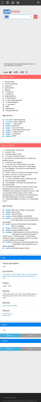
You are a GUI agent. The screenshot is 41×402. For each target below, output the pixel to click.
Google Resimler (7, 313)
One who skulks (17, 214)
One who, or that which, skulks (15, 177)
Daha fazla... (10, 335)
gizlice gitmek (10, 108)
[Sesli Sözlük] (2, 3)
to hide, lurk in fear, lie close (16, 156)
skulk (4, 330)
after (9, 120)
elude (35, 274)
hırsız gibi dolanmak (12, 110)
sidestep (28, 276)
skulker (8, 124)
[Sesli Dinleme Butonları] (15, 73)
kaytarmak (10, 92)
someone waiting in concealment (21, 216)
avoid (4, 274)
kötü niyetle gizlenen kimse (21, 130)
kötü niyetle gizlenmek (15, 100)
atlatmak (7, 90)
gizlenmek (10, 94)
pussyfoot (23, 276)
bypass (8, 274)
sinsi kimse (16, 134)
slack (33, 276)
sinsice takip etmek (19, 120)
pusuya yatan (18, 124)
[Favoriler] (26, 73)
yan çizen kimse (18, 128)
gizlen (7, 106)
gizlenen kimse (9, 88)
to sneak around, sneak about (14, 150)
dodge (31, 274)
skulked (8, 212)
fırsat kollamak (11, 98)
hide (8, 276)
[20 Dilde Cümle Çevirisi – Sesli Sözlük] (7, 3)
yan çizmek (11, 104)
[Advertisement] (20, 41)
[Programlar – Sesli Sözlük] (18, 3)
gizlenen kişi (15, 126)
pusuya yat (8, 86)
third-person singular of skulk (20, 248)
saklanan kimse (18, 132)
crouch (27, 274)
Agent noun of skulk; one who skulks (22, 210)
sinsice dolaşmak (13, 102)
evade (4, 276)
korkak (14, 136)
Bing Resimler (7, 315)
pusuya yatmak (9, 81)
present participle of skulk (20, 230)
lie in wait (12, 276)
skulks (8, 248)
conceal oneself (15, 274)
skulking (8, 136)
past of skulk (16, 212)
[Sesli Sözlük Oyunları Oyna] (13, 3)
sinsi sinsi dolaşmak (11, 84)
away (9, 122)
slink (4, 278)
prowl (17, 276)
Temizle (30, 335)
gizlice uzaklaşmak (19, 122)
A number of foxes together (13, 162)
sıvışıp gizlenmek (10, 96)
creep (22, 274)
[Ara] (36, 17)
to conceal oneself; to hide (13, 154)
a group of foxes (10, 152)
